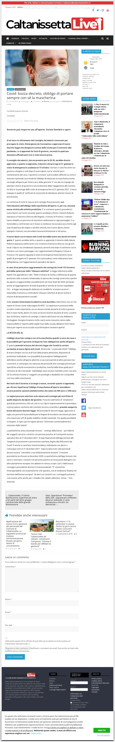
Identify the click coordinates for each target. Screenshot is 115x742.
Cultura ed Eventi (57, 38)
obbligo (9, 104)
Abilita (102, 730)
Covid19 (10, 89)
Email (8, 612)
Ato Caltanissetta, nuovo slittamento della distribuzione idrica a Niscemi (51, 7)
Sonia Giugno (25, 101)
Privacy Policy (86, 342)
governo (58, 101)
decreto (52, 101)
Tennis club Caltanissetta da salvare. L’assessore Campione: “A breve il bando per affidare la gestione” (41, 540)
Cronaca (15, 38)
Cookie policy (36, 733)
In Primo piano (25, 43)
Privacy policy (97, 679)
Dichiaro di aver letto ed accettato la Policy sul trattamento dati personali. (95, 347)
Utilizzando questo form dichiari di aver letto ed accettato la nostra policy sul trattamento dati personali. (37, 642)
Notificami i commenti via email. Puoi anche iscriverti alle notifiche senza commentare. (41, 649)
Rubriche (10, 43)
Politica (25, 38)
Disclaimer (96, 690)
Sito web (8, 625)
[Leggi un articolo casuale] (107, 38)
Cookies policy (97, 681)
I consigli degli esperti (78, 38)
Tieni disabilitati (103, 735)
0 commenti (37, 101)
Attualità (43, 38)
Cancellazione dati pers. (101, 683)
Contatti (94, 692)
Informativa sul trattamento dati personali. (76, 696)
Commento (10, 566)
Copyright (95, 687)
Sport (33, 38)
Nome (8, 599)
